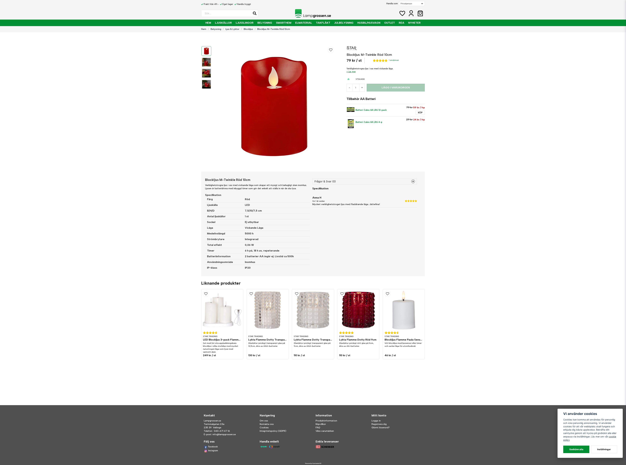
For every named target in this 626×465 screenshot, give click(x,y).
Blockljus (248, 29)
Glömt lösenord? (381, 427)
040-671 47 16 (222, 431)
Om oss (264, 420)
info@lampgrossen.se (224, 434)
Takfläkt (323, 22)
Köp (420, 112)
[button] (254, 13)
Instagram (213, 450)
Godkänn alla (576, 449)
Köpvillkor (321, 424)
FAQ (318, 427)
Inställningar (604, 449)
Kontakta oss (267, 424)
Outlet (389, 22)
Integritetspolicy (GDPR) (273, 431)
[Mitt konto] (411, 13)
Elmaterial (303, 22)
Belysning (264, 22)
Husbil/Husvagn (368, 22)
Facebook (213, 446)
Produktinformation (326, 420)
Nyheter (414, 22)
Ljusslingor (244, 22)
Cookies (264, 427)
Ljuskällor (223, 22)
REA (401, 22)
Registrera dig (379, 424)
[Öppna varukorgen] (420, 13)
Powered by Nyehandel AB (313, 463)
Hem (208, 22)
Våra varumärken (325, 431)
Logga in (376, 420)
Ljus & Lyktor (232, 29)
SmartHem (283, 22)
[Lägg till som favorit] (402, 13)
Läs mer (352, 71)
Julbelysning (343, 22)
